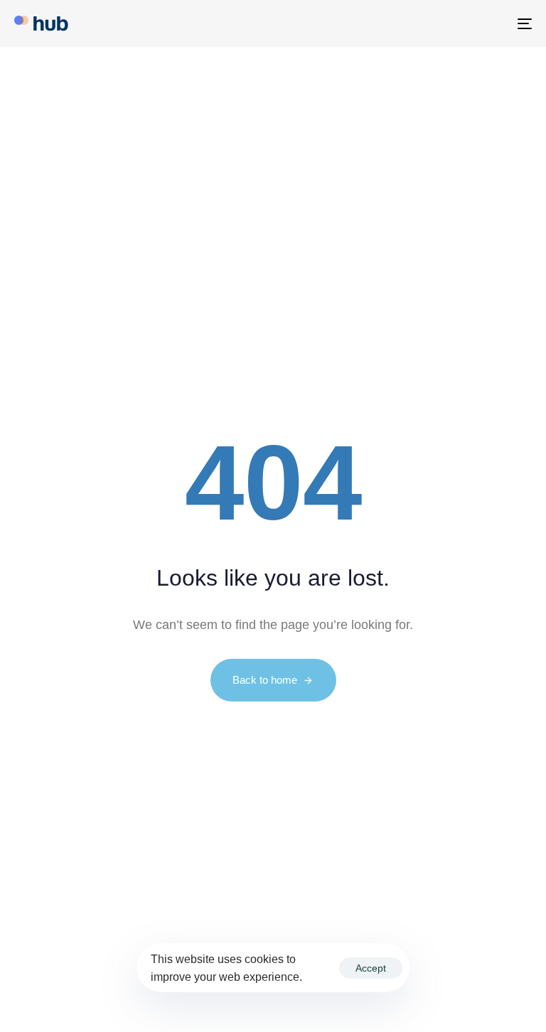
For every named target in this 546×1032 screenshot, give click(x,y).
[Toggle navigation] (445, 23)
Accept (370, 968)
